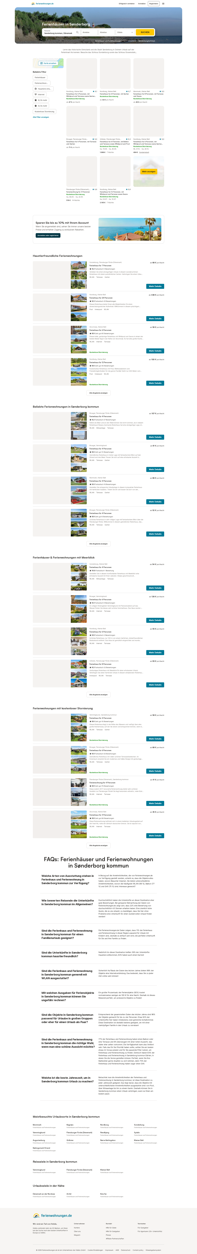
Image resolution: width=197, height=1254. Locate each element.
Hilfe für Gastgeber (113, 1231)
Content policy (138, 1250)
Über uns (77, 1231)
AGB (117, 1250)
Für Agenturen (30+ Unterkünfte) (150, 1231)
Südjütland (132, 41)
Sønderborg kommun (146, 41)
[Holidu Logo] (42, 4)
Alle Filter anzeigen (41, 117)
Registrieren (153, 4)
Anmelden (142, 4)
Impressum (109, 1250)
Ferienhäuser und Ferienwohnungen (108, 41)
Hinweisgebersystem (153, 1250)
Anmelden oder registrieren (48, 235)
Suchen (145, 32)
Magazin (77, 1235)
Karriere (77, 1228)
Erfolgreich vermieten (127, 4)
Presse (108, 1235)
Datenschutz (125, 1250)
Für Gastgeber (143, 1228)
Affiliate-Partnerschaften (115, 1239)
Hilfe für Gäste (111, 1228)
